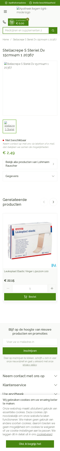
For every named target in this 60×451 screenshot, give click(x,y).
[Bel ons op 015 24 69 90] (4, 22)
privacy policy (30, 364)
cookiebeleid (44, 434)
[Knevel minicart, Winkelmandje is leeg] (12, 22)
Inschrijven (30, 350)
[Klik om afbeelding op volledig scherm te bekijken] (30, 88)
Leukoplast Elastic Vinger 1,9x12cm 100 (26, 271)
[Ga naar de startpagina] (33, 12)
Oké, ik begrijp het (30, 443)
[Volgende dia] (53, 202)
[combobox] (26, 30)
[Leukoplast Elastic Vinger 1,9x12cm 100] (30, 241)
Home (6, 39)
